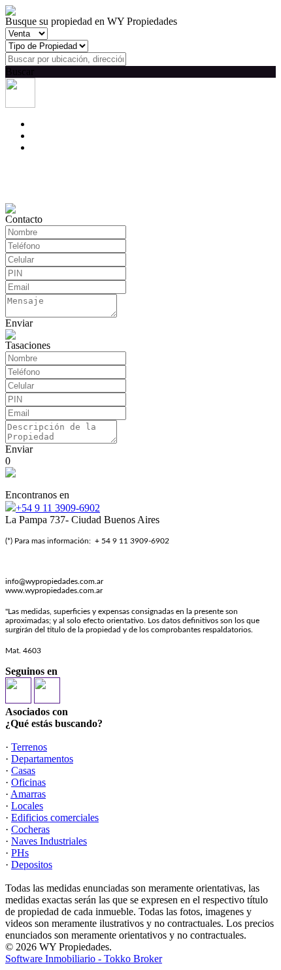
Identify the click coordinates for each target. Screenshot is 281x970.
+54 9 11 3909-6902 (58, 507)
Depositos (31, 864)
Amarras (28, 794)
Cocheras (30, 829)
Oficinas (28, 782)
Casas (23, 770)
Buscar (19, 71)
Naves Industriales (49, 841)
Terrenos (29, 746)
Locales (27, 805)
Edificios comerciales (55, 817)
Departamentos (42, 758)
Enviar (19, 323)
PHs (20, 852)
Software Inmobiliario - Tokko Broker (83, 958)
